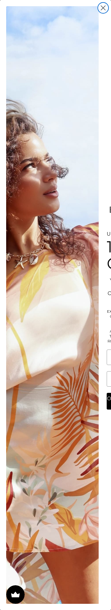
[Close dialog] (103, 7)
